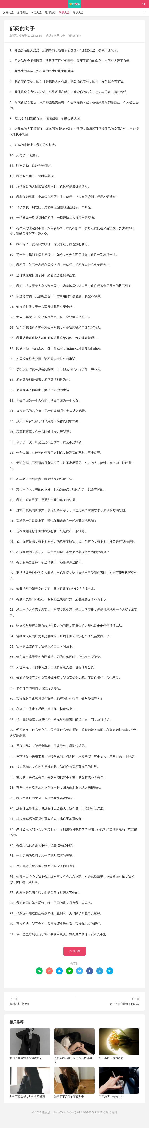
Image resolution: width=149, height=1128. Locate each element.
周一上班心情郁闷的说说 (124, 1004)
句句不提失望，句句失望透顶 (27, 1096)
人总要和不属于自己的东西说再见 (73, 1060)
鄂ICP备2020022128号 (91, 1112)
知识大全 (78, 12)
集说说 (74, 4)
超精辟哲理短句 (19, 1004)
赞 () (74, 951)
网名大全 (36, 12)
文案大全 (8, 12)
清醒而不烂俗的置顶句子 (69, 1096)
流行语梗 (50, 12)
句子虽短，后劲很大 (111, 1058)
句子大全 (64, 12)
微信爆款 (22, 12)
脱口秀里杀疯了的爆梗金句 (26, 1058)
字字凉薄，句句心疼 (111, 1096)
